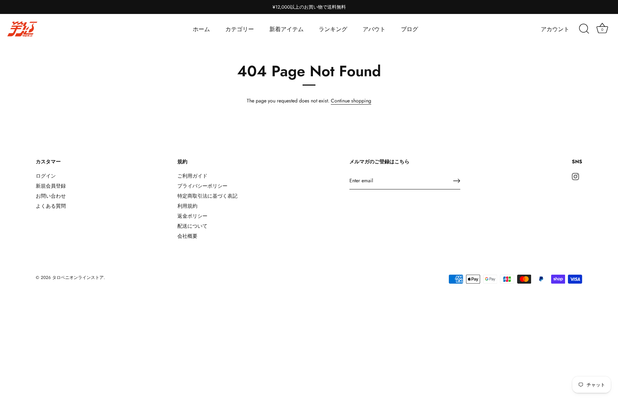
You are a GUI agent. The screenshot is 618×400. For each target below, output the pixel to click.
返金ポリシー (192, 216)
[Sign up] (456, 180)
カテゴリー (239, 29)
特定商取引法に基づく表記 (207, 195)
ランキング (333, 29)
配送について (192, 226)
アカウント (555, 29)
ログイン (46, 175)
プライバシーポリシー (202, 185)
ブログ (409, 29)
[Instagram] (575, 175)
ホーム (201, 29)
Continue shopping (351, 100)
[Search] (584, 29)
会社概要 (187, 236)
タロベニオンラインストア (78, 277)
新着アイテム (286, 29)
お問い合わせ (51, 195)
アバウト (374, 29)
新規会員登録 (51, 185)
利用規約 (187, 205)
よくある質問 (51, 205)
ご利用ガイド (192, 175)
